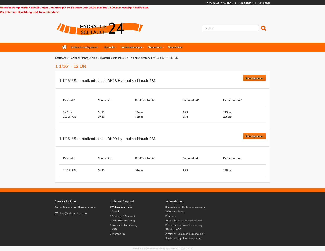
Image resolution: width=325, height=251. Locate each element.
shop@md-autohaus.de (73, 213)
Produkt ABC (173, 229)
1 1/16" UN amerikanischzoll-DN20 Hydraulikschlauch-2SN (107, 139)
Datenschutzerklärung (124, 225)
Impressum (118, 233)
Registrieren (246, 2)
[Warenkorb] (207, 2)
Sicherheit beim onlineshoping (184, 225)
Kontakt (115, 211)
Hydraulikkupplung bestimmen (184, 238)
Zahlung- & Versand (123, 215)
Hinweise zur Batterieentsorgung (185, 206)
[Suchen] (264, 28)
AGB (114, 229)
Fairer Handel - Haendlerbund (184, 220)
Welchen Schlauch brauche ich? (185, 233)
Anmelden (264, 2)
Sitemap (171, 215)
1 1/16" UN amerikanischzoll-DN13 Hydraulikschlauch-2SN (107, 81)
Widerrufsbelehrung (123, 220)
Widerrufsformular (122, 207)
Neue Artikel (175, 47)
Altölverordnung (175, 211)
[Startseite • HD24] (99, 29)
